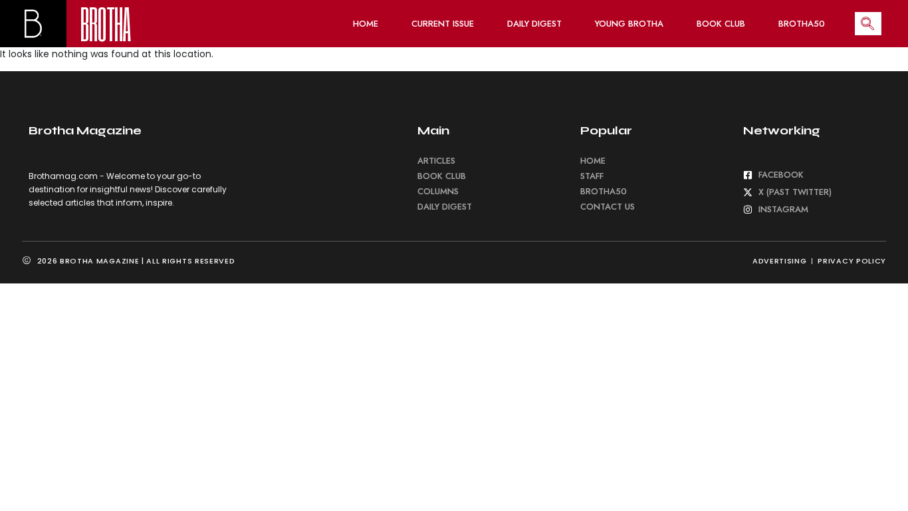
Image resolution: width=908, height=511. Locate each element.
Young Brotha (629, 23)
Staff (592, 176)
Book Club (721, 23)
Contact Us (607, 206)
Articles (436, 160)
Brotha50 (801, 23)
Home (365, 23)
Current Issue (442, 23)
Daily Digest (534, 23)
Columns (438, 191)
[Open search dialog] (868, 23)
